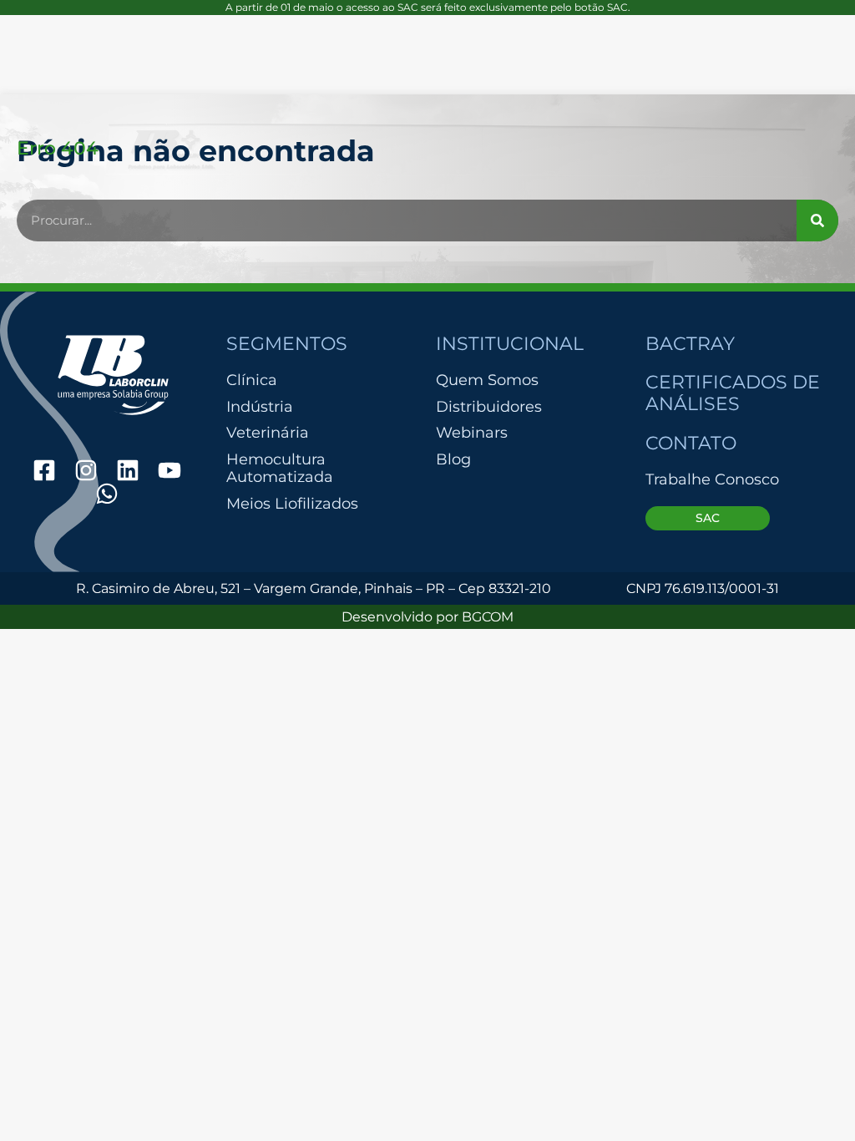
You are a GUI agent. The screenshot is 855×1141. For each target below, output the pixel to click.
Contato (690, 443)
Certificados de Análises (732, 393)
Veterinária (267, 433)
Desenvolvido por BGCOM (427, 617)
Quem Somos (487, 380)
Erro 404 (58, 148)
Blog (453, 459)
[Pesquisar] (817, 220)
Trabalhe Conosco (712, 479)
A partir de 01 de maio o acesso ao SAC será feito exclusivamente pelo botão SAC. (427, 7)
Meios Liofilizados (292, 504)
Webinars (472, 432)
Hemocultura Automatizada (279, 469)
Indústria (259, 407)
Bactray (690, 343)
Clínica (251, 380)
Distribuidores (489, 407)
